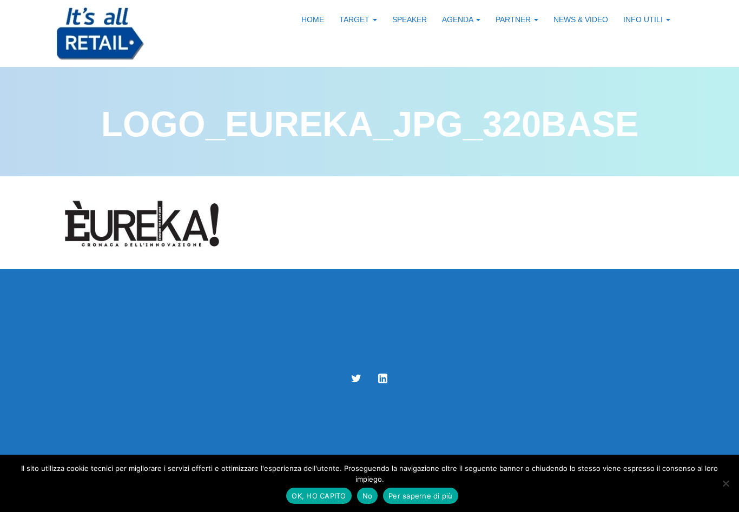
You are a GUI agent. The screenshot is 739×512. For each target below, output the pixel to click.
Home (312, 19)
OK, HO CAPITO (319, 495)
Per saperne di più (420, 495)
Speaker (409, 19)
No (367, 495)
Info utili (644, 19)
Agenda (458, 19)
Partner (514, 19)
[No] (725, 483)
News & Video (580, 19)
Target (355, 19)
